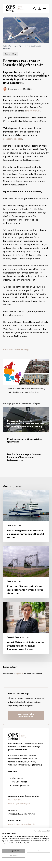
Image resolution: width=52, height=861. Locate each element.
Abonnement (18, 778)
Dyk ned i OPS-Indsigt (16, 349)
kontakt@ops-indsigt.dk (19, 803)
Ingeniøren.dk (33, 110)
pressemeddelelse (12, 138)
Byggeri (10, 637)
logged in (19, 673)
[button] (44, 8)
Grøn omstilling (10, 54)
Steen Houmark (14, 89)
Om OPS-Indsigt (19, 781)
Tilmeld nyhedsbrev (21, 785)
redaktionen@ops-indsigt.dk (21, 824)
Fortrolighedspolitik (42, 831)
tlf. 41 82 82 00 (15, 799)
